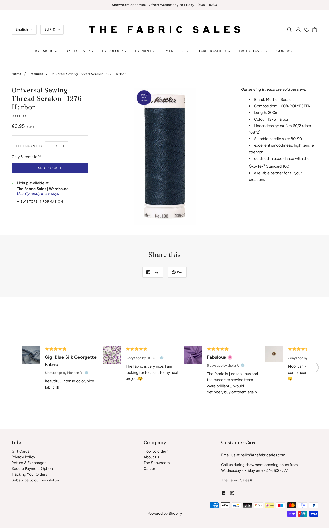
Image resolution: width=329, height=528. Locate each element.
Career (149, 468)
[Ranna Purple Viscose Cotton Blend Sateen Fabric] (193, 355)
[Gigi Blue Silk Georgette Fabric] (31, 355)
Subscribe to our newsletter (35, 480)
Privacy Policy (23, 457)
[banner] (164, 29)
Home (16, 73)
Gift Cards (20, 451)
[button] (317, 366)
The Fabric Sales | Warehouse (43, 188)
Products (35, 73)
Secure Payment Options (33, 468)
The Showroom (157, 462)
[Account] (298, 29)
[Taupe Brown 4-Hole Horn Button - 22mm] (274, 354)
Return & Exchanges (29, 462)
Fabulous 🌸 (220, 357)
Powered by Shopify (164, 513)
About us (151, 457)
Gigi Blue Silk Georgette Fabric (71, 360)
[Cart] (315, 29)
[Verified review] (86, 373)
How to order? (156, 451)
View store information (40, 201)
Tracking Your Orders (29, 474)
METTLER (19, 116)
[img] (289, 29)
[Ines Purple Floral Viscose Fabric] (112, 355)
